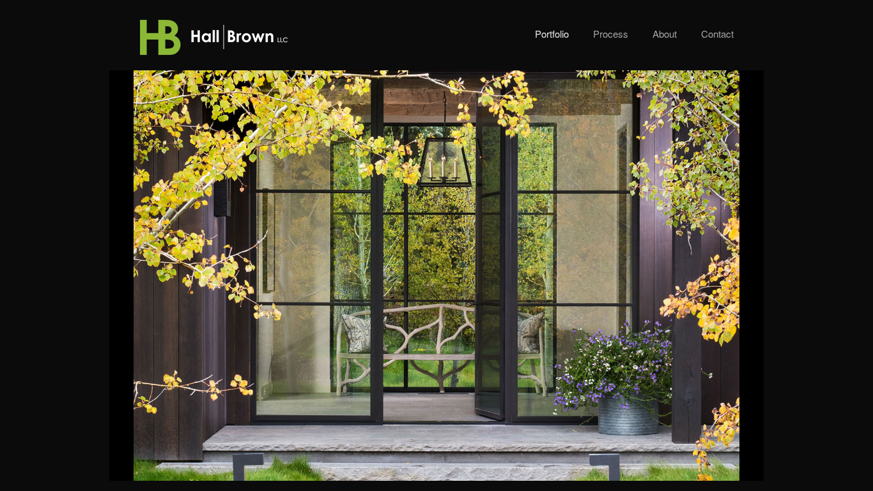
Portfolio (552, 33)
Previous (656, 462)
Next (712, 462)
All (676, 463)
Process (610, 33)
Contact (717, 33)
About (665, 33)
